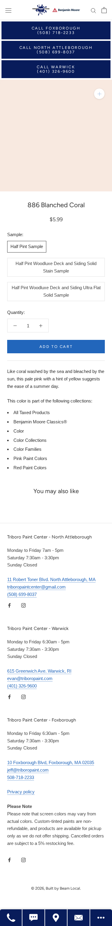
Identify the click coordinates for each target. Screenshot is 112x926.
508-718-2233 (20, 777)
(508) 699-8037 (22, 594)
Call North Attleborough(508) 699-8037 (56, 49)
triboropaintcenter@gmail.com (36, 586)
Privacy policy (21, 791)
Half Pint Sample (26, 246)
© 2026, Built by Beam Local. (56, 888)
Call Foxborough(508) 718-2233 (56, 30)
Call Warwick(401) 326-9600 (56, 69)
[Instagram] (23, 605)
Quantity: (16, 312)
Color (18, 430)
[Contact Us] (78, 917)
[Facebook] (9, 605)
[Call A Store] (11, 917)
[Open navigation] (8, 10)
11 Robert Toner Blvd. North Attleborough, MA (51, 579)
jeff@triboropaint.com (28, 769)
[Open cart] (104, 10)
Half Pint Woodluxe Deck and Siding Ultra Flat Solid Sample (56, 291)
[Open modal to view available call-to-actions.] (101, 917)
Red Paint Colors (30, 467)
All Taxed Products (31, 412)
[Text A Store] (33, 917)
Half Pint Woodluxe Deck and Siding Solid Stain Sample (56, 267)
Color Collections (30, 440)
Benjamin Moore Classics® (40, 421)
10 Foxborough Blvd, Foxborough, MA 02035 (50, 762)
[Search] (93, 10)
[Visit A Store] (56, 917)
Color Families (27, 449)
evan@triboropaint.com (30, 678)
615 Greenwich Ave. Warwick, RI (39, 670)
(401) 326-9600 (22, 685)
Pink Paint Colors (30, 458)
